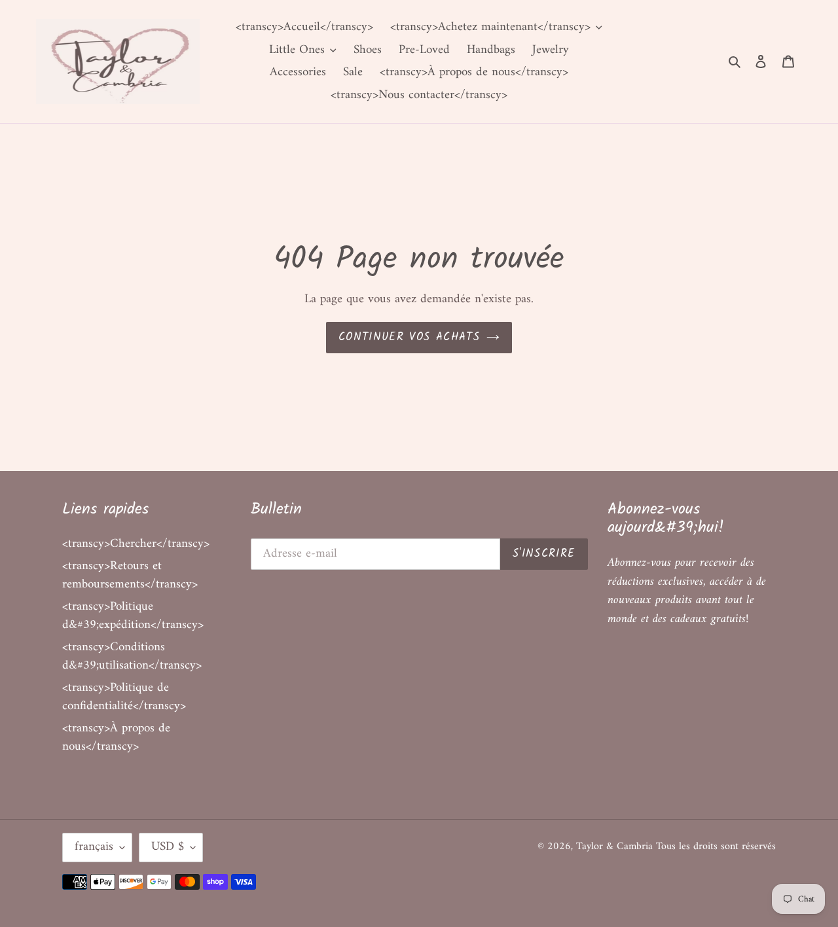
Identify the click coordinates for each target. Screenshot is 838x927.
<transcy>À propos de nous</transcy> (116, 738)
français (94, 847)
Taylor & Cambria (616, 846)
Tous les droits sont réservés (716, 846)
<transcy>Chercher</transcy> (136, 544)
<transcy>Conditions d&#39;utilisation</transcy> (132, 657)
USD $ (167, 847)
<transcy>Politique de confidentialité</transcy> (124, 697)
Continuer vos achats (409, 337)
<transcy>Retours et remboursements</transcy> (130, 575)
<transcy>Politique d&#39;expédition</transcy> (133, 616)
